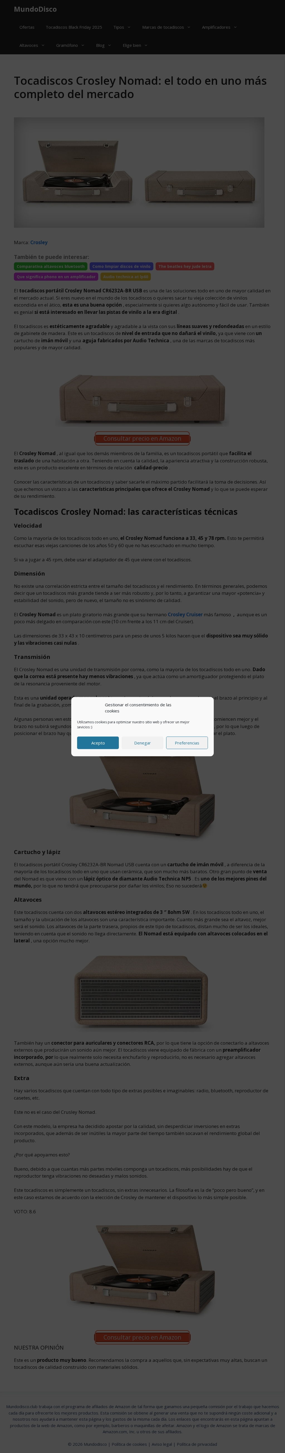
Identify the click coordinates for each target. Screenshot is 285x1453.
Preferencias (187, 743)
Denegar (142, 743)
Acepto (98, 743)
